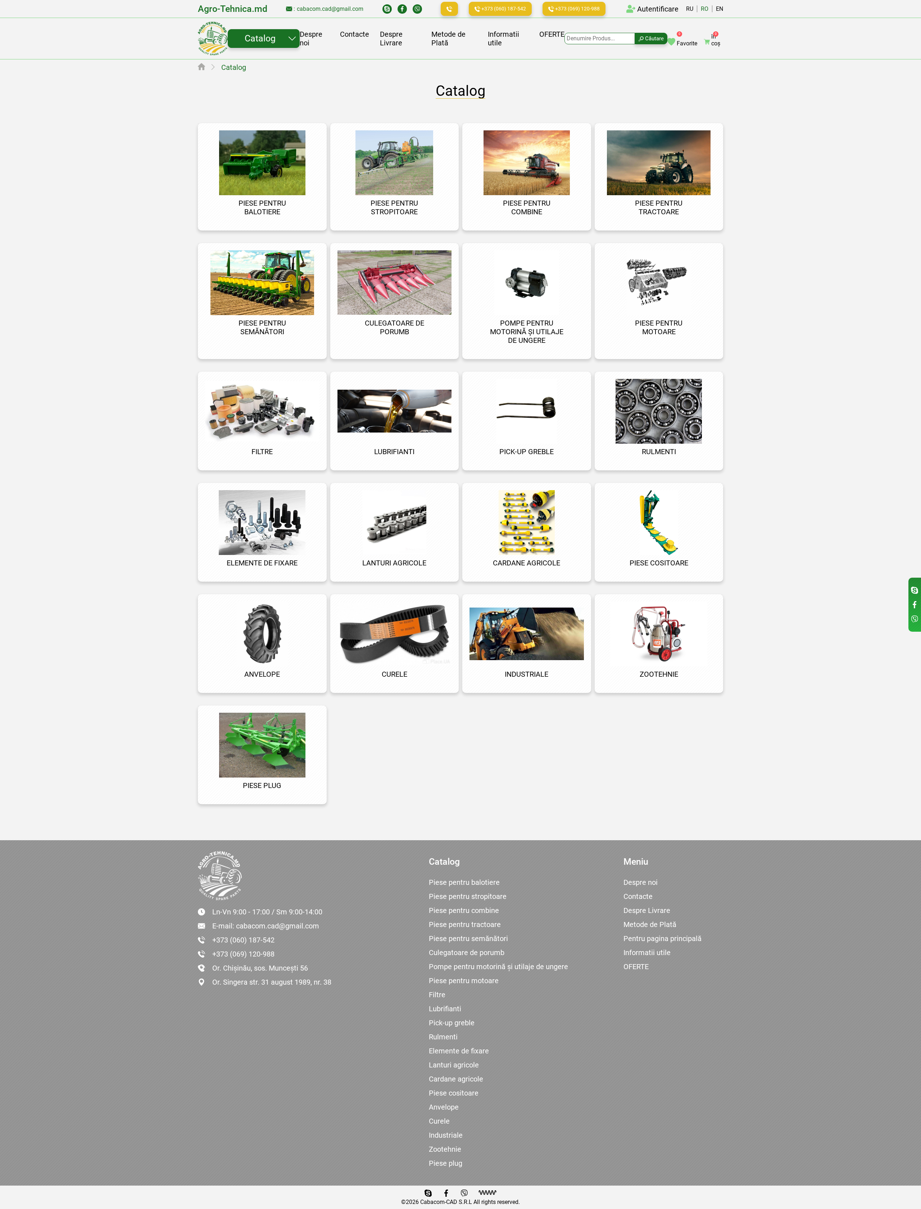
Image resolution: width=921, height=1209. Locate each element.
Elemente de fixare (459, 1051)
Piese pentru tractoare (465, 924)
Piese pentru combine (464, 910)
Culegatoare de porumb (466, 952)
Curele (439, 1121)
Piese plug (445, 1163)
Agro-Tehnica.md (232, 9)
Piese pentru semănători (468, 938)
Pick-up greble (452, 1022)
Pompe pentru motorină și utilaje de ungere (498, 966)
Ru (689, 8)
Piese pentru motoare (464, 980)
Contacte (354, 34)
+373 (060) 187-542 (503, 9)
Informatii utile (647, 952)
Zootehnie (445, 1149)
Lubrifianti (445, 1008)
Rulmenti (443, 1037)
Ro (704, 8)
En (719, 8)
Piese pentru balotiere (464, 882)
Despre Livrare (391, 38)
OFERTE (551, 34)
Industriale (446, 1135)
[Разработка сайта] (487, 1192)
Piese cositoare (453, 1093)
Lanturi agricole (454, 1065)
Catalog (260, 38)
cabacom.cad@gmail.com (330, 8)
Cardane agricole (456, 1079)
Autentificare (658, 9)
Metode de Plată (649, 924)
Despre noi (640, 882)
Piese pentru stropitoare (468, 896)
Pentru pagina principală (662, 938)
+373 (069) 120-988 (577, 9)
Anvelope (444, 1107)
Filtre (437, 994)
